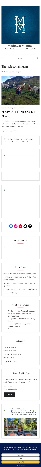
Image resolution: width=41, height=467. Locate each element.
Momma (14, 131)
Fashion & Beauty (7, 108)
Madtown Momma (20, 46)
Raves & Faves (19, 108)
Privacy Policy (12, 329)
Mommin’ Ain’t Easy (10, 293)
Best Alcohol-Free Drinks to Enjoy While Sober (20, 274)
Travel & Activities (10, 361)
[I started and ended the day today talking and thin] (20, 435)
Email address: (9, 386)
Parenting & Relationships (12, 354)
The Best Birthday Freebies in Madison (21, 311)
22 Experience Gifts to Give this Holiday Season (20, 289)
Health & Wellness (10, 351)
